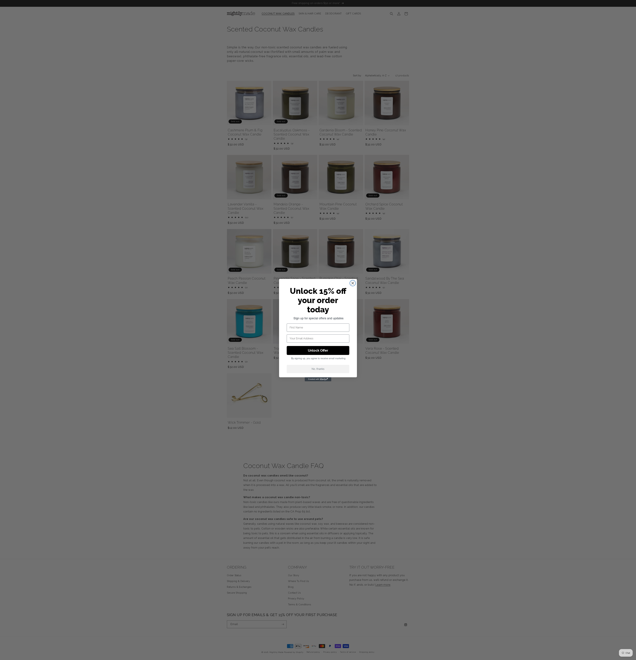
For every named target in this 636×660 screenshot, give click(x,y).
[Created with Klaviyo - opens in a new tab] (318, 379)
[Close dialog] (353, 283)
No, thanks (318, 368)
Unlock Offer (318, 350)
